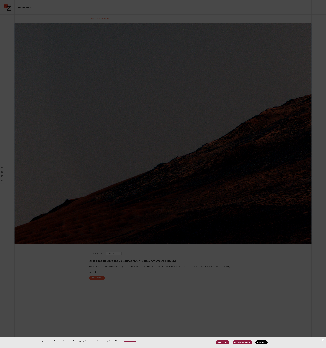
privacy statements (130, 341)
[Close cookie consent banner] (322, 340)
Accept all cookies (222, 342)
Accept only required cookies (242, 342)
